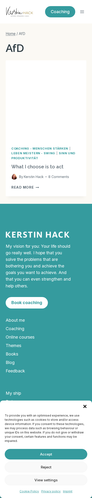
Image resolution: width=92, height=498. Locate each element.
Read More (25, 187)
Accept (46, 454)
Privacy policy (51, 491)
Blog (10, 362)
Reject (46, 467)
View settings (46, 480)
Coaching (15, 328)
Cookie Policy (29, 491)
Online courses (20, 337)
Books (12, 353)
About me (15, 320)
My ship (13, 393)
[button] (85, 406)
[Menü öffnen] (82, 11)
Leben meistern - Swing (33, 153)
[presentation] (46, 100)
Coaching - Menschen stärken (39, 148)
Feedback (15, 370)
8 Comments (58, 177)
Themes (13, 345)
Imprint (67, 491)
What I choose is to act (37, 167)
